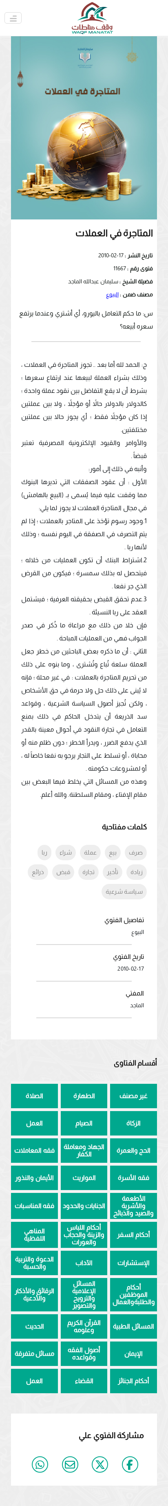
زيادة (136, 871)
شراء (66, 852)
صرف (136, 852)
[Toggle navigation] (13, 18)
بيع (113, 852)
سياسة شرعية (124, 891)
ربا (44, 852)
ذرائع (38, 871)
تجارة (88, 871)
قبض (63, 871)
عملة (90, 852)
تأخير (112, 871)
